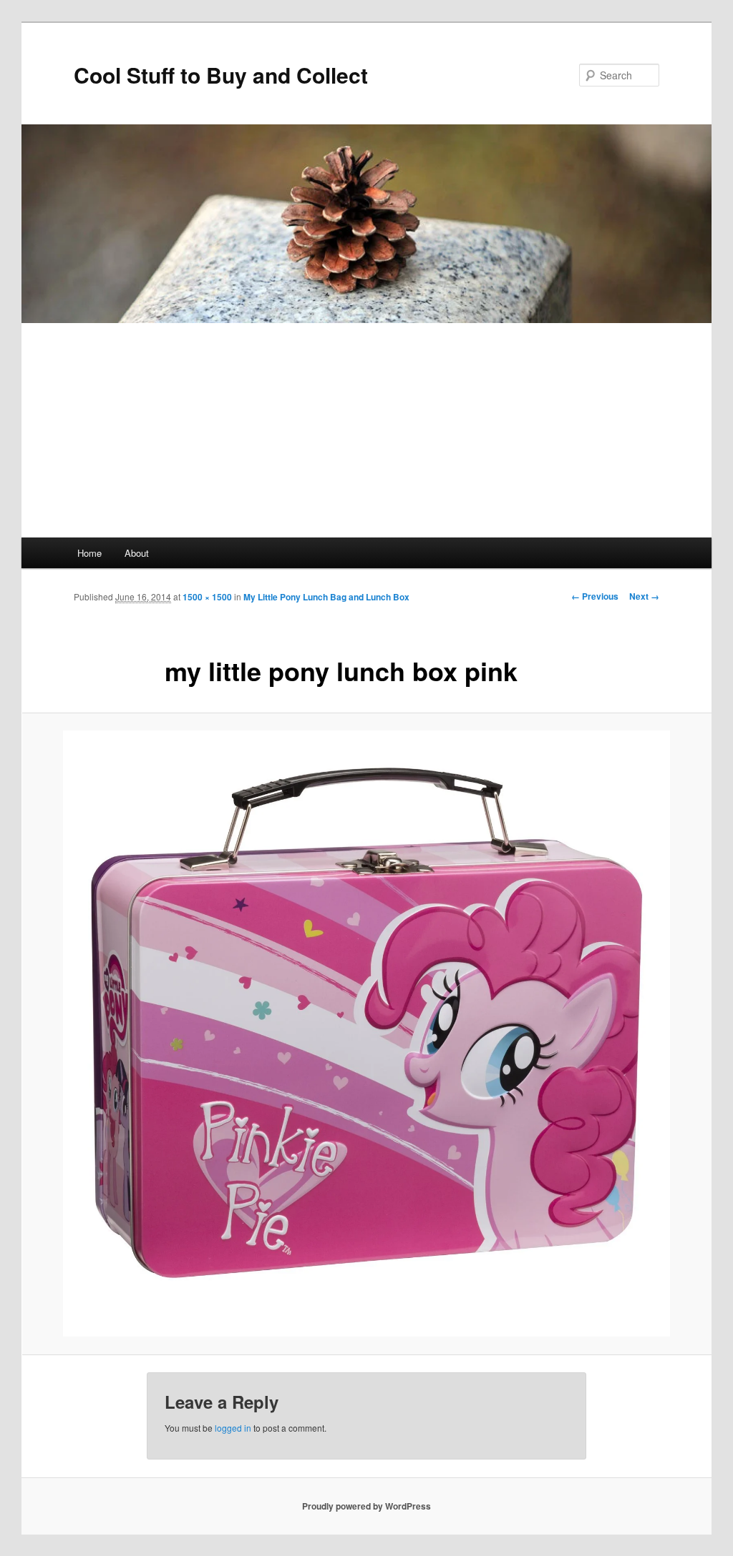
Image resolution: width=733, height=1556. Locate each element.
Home (89, 553)
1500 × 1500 (207, 596)
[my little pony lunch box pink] (366, 1033)
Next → (644, 596)
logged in (233, 1428)
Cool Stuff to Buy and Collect (221, 74)
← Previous (594, 596)
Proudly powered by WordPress (366, 1506)
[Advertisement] (366, 430)
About (137, 553)
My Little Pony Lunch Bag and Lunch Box (326, 596)
